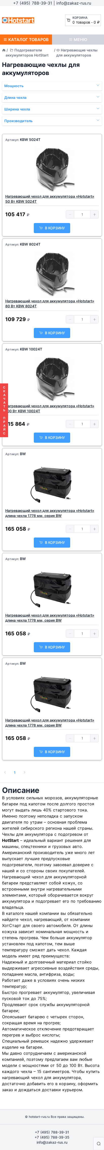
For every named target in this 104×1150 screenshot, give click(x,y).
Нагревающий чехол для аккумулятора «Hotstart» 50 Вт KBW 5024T (49, 198)
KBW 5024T (30, 139)
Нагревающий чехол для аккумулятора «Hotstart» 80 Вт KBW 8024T (49, 303)
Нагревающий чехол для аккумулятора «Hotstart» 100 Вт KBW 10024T (49, 408)
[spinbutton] (82, 214)
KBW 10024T (31, 349)
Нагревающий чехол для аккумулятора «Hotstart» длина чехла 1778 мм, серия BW (49, 513)
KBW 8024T (30, 244)
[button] (70, 214)
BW (23, 454)
